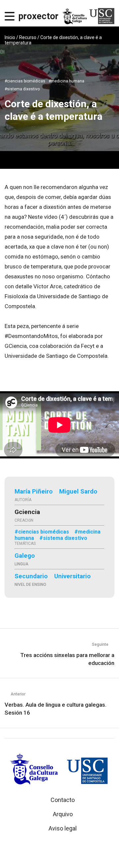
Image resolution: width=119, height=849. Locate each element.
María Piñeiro (34, 491)
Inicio (10, 37)
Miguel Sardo (78, 491)
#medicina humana (66, 81)
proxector (39, 16)
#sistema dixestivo (22, 89)
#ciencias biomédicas (25, 81)
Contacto (63, 799)
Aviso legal (63, 828)
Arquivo (63, 814)
